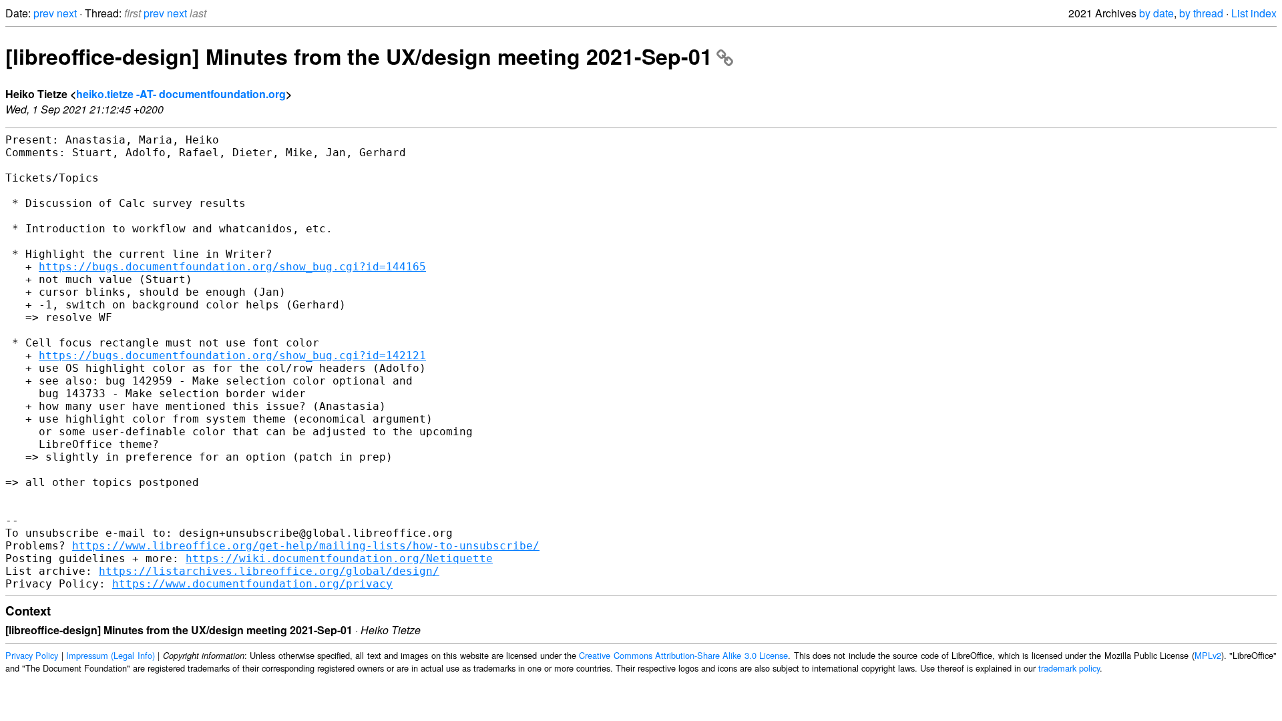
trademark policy (1069, 668)
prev (43, 13)
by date (1156, 13)
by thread (1201, 13)
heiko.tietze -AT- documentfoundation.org (181, 93)
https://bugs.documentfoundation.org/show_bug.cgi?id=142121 (232, 355)
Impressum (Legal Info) (110, 655)
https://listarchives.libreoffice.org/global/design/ (269, 571)
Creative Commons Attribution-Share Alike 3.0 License (683, 655)
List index (1254, 13)
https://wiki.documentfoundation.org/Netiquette (339, 558)
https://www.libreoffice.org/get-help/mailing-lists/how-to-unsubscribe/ (306, 545)
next (67, 13)
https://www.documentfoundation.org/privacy (252, 583)
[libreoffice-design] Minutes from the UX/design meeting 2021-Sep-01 (358, 56)
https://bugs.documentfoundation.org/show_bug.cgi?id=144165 (232, 266)
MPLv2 (1208, 655)
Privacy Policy (31, 655)
